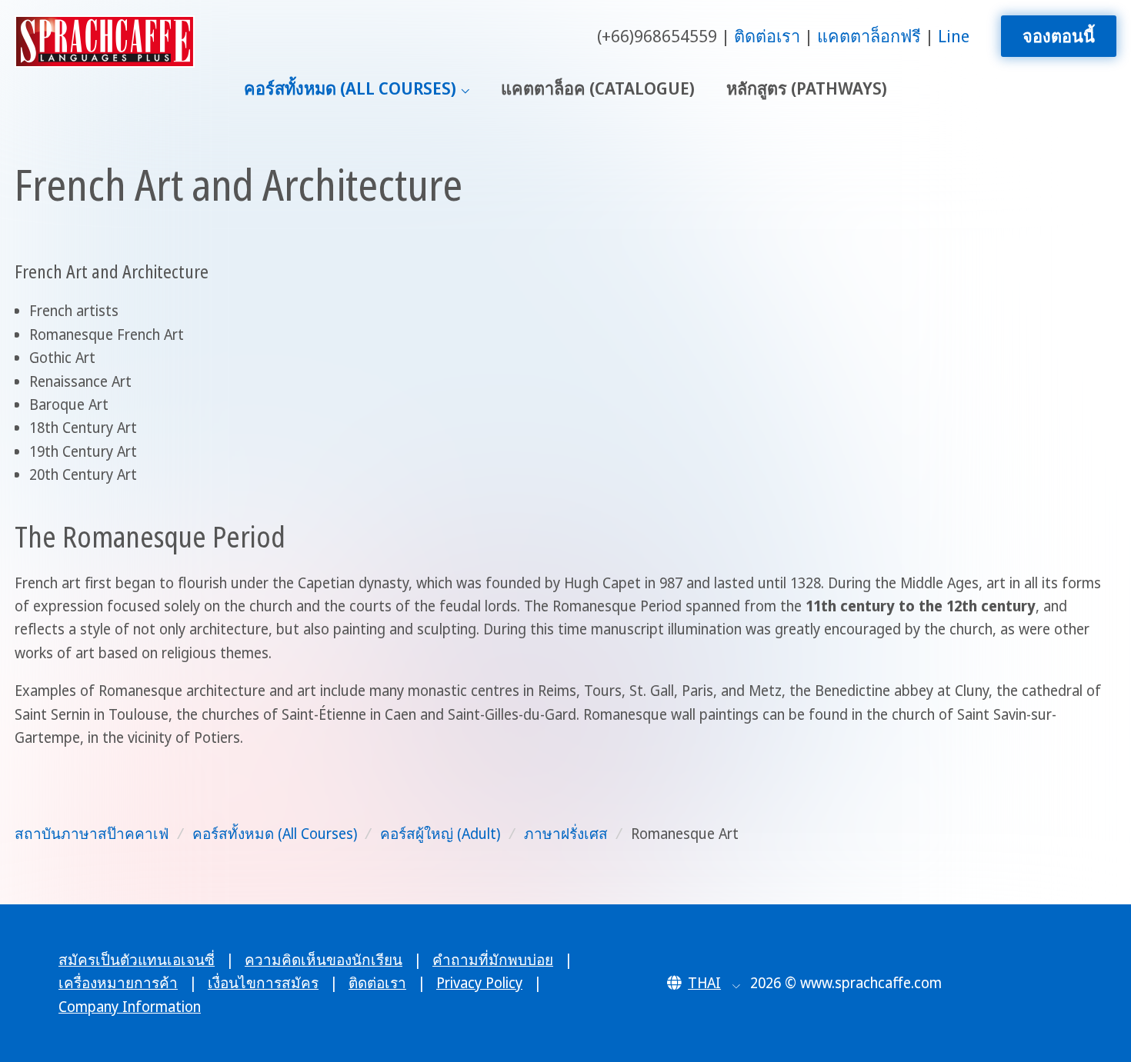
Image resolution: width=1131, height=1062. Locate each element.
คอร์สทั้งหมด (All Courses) (350, 88)
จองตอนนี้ (1059, 36)
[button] (703, 983)
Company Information (129, 1007)
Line (953, 36)
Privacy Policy (479, 983)
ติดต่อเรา (767, 36)
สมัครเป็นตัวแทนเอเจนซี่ (136, 960)
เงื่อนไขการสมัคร (263, 983)
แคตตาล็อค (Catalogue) (598, 88)
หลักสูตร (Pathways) (806, 88)
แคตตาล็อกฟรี (869, 36)
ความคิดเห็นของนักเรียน (323, 960)
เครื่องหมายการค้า (118, 983)
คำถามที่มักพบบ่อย (492, 960)
